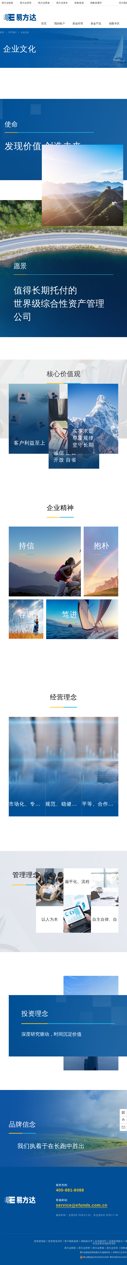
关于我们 (12, 32)
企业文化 (25, 32)
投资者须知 (40, 1241)
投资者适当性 (55, 1241)
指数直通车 (96, 2)
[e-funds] (19, 18)
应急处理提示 (116, 1241)
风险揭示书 (86, 1241)
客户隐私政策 (71, 1241)
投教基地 (79, 2)
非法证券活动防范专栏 (104, 1243)
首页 (2, 32)
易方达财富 (7, 2)
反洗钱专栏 (100, 1241)
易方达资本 (62, 2)
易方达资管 (25, 2)
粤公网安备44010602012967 (96, 1257)
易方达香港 (44, 2)
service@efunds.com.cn (81, 1205)
